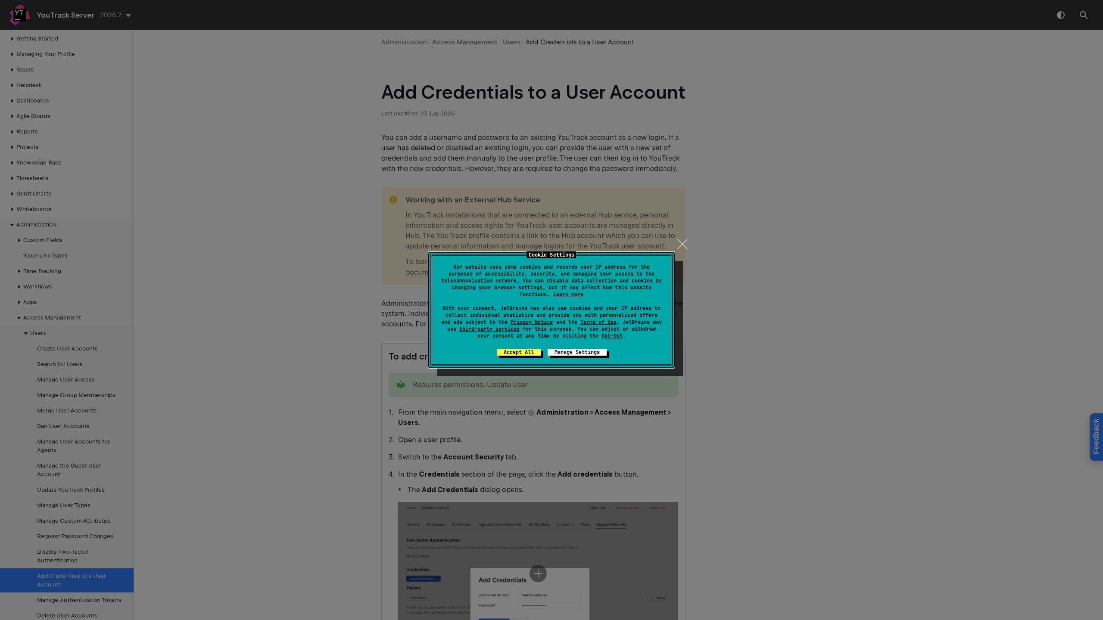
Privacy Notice (532, 322)
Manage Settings (577, 352)
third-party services (489, 329)
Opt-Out (612, 335)
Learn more (568, 294)
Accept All (519, 352)
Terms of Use (598, 322)
